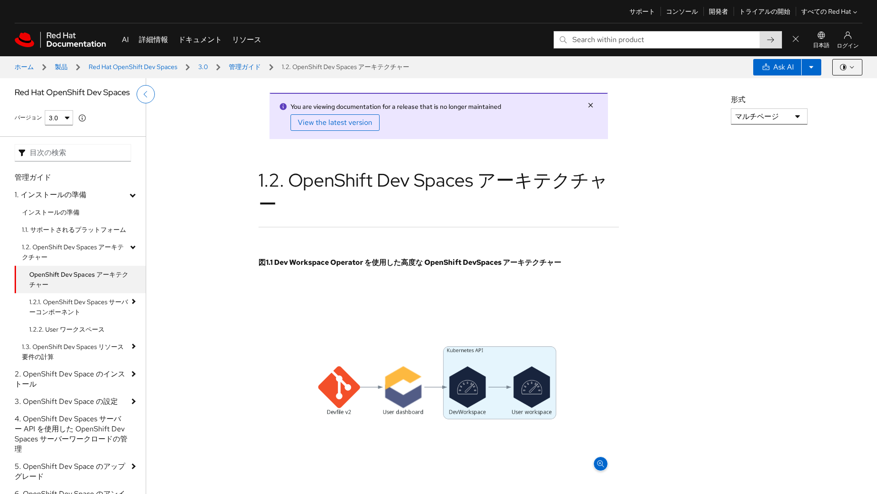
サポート (642, 11)
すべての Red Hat (826, 11)
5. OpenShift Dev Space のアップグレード (70, 471)
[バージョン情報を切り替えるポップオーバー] (82, 118)
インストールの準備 (50, 212)
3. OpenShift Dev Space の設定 (66, 401)
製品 (61, 67)
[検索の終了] (795, 39)
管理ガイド (245, 67)
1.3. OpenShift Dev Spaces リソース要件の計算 (73, 352)
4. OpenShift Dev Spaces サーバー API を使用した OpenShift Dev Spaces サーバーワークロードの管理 (71, 434)
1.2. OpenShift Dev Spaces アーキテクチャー (73, 252)
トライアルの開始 (764, 11)
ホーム (24, 67)
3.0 (203, 67)
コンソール (682, 11)
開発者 (718, 11)
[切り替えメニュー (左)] (146, 94)
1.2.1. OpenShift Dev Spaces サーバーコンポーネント (78, 307)
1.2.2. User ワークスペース (67, 329)
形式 (738, 99)
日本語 (821, 45)
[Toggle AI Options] (811, 67)
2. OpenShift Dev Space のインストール (70, 379)
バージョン (28, 117)
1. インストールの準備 (50, 194)
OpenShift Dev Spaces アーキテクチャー (78, 279)
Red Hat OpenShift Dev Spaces (133, 67)
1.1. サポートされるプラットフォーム (74, 230)
